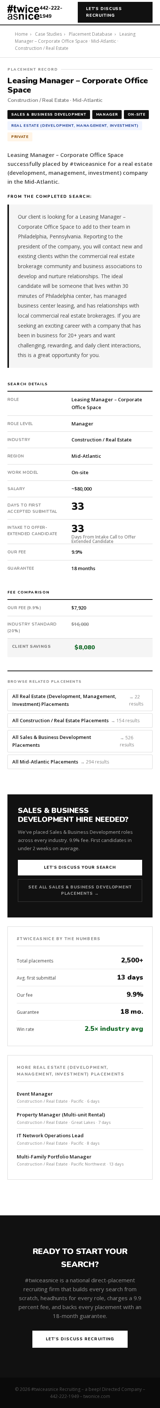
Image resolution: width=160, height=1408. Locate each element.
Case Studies (48, 34)
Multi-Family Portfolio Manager (70, 1160)
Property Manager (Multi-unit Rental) (64, 1118)
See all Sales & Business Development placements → (80, 890)
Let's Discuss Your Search (80, 867)
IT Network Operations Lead (58, 1139)
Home (21, 34)
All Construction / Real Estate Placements (76, 720)
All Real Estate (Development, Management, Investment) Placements (77, 700)
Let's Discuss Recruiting (104, 12)
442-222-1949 (51, 12)
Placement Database (90, 34)
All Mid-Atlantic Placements (60, 761)
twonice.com (96, 1396)
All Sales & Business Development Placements (73, 741)
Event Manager (58, 1097)
